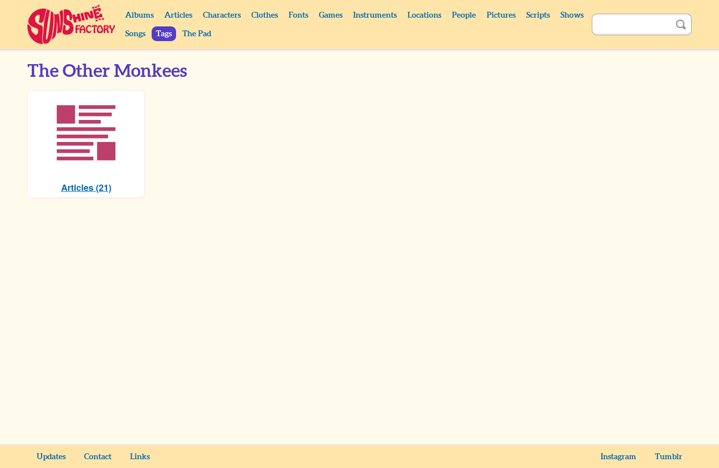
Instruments (375, 15)
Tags (164, 34)
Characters (222, 15)
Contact (98, 457)
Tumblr (668, 457)
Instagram (618, 457)
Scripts (538, 15)
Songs (135, 34)
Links (140, 457)
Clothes (264, 15)
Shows (572, 15)
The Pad (196, 34)
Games (330, 15)
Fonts (298, 15)
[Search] (681, 24)
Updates (51, 457)
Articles (178, 15)
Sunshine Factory (71, 24)
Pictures (501, 15)
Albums (139, 15)
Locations (424, 15)
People (464, 15)
